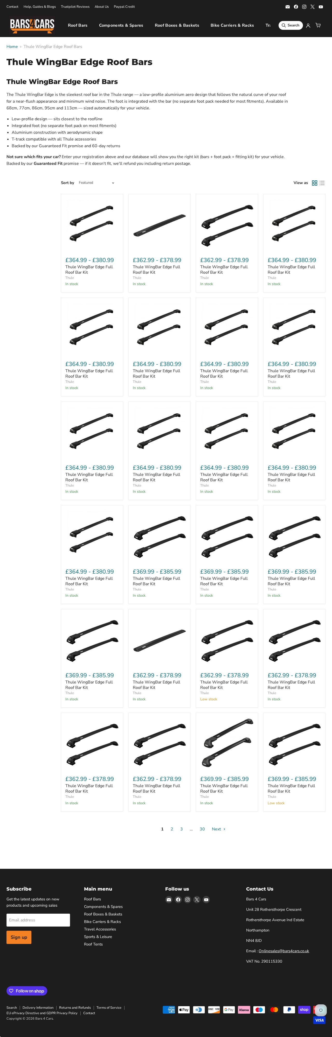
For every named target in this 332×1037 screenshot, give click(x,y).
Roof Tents (93, 944)
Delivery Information (38, 1007)
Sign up (19, 937)
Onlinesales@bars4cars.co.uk (284, 951)
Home (12, 46)
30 (202, 829)
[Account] (308, 25)
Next (217, 829)
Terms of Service (108, 1007)
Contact (12, 7)
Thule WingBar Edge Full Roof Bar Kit (89, 269)
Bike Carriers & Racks (232, 25)
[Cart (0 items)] (318, 25)
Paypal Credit (124, 7)
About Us (102, 7)
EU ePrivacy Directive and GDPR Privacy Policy (42, 1013)
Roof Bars (78, 25)
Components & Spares (121, 25)
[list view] (322, 183)
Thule (69, 278)
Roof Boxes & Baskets (177, 25)
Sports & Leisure (98, 936)
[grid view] (314, 183)
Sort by (67, 183)
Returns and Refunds (75, 1007)
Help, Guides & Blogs (40, 7)
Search (11, 1007)
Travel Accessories (100, 929)
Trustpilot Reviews (75, 7)
